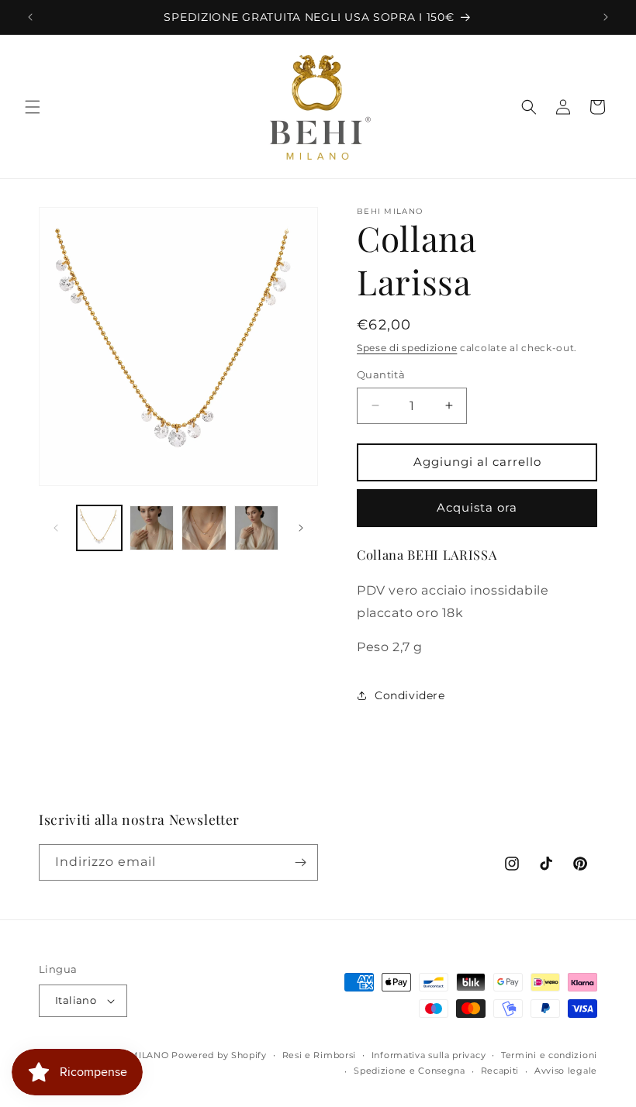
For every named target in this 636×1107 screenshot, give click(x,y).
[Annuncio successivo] (606, 17)
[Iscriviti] (300, 862)
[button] (33, 107)
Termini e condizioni (549, 1055)
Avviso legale (565, 1070)
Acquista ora (477, 507)
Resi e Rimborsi (319, 1055)
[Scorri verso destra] (301, 528)
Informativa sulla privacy (429, 1055)
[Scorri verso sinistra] (56, 528)
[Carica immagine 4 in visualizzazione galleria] (256, 527)
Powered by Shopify (219, 1055)
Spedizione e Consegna (409, 1070)
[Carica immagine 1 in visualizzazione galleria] (99, 527)
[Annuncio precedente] (30, 17)
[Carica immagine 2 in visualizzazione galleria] (152, 527)
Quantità (381, 374)
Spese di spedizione (407, 347)
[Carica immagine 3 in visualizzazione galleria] (203, 527)
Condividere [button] (410, 695)
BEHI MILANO (136, 1055)
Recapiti (500, 1070)
